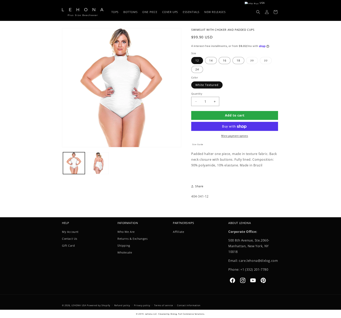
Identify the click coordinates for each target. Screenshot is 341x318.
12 (197, 60)
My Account (70, 231)
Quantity (196, 93)
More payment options (234, 136)
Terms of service (163, 305)
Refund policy (122, 305)
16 (224, 60)
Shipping (123, 245)
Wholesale (124, 252)
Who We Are (126, 231)
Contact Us (69, 238)
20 (254, 61)
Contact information (188, 305)
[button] (258, 12)
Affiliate (178, 231)
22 (268, 61)
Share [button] (199, 186)
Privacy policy (142, 305)
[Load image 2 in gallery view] (98, 163)
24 (197, 69)
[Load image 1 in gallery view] (74, 163)
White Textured (206, 85)
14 (211, 60)
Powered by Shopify (98, 305)
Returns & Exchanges (132, 238)
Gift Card (68, 245)
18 (238, 60)
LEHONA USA (78, 305)
